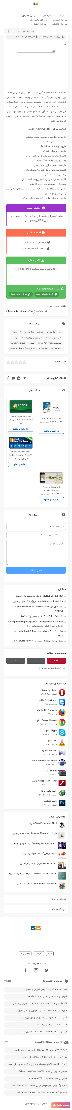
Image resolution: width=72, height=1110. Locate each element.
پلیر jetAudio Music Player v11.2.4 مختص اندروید (34, 833)
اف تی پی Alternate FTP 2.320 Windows (48, 1078)
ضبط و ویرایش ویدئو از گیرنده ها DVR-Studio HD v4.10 (38, 641)
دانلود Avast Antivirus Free (50, 348)
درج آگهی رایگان (58, 909)
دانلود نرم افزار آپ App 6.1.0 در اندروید (40, 853)
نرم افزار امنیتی (39, 24)
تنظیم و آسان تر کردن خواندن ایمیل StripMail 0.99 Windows (40, 1085)
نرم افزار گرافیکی (59, 24)
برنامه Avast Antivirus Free (22, 343)
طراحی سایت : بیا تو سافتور (36, 1103)
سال (16, 661)
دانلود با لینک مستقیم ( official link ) (34, 269)
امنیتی (49, 306)
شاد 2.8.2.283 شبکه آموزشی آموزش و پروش (46, 989)
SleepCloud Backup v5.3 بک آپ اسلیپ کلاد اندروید (39, 596)
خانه (50, 953)
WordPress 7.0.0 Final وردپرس (42, 823)
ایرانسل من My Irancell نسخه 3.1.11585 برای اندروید (43, 1032)
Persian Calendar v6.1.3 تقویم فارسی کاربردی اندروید (33, 873)
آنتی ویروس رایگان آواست (31, 337)
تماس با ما (25, 953)
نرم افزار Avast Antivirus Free (22, 348)
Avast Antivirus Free (34, 332)
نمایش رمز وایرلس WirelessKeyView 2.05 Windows (43, 1071)
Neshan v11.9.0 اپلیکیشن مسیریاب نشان (38, 863)
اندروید (64, 16)
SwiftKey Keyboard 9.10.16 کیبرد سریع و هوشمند (34, 843)
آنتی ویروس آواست (53, 337)
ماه (36, 661)
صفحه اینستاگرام (61, 1105)
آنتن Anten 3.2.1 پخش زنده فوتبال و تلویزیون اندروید (43, 1017)
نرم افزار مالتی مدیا (38, 20)
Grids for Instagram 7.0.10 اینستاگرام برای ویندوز (45, 1057)
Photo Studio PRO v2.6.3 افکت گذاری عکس (36, 884)
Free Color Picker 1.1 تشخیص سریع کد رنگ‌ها (42, 616)
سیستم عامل (49, 16)
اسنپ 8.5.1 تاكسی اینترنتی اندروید (52, 1024)
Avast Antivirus (54, 332)
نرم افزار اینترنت (60, 20)
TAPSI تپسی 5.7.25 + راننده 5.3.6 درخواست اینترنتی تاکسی (40, 1003)
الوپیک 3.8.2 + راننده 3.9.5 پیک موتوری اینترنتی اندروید (42, 1010)
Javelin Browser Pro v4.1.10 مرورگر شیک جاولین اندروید (37, 601)
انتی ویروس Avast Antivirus (49, 343)
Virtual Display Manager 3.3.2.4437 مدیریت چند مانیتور (40, 1050)
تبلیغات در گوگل (58, 899)
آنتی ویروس (58, 306)
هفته (56, 661)
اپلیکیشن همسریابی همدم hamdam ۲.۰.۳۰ (47, 996)
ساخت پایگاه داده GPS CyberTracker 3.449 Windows (42, 1092)
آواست (14, 337)
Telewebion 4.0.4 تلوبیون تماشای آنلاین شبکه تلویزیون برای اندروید (37, 1064)
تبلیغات (39, 953)
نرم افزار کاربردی (29, 16)
